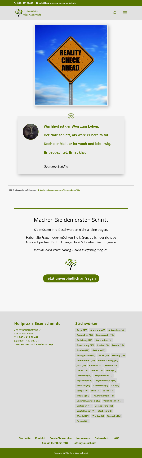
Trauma (83, 395)
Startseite (24, 438)
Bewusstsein (105, 335)
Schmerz (83, 385)
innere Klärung (108, 360)
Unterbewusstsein (88, 400)
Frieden (83, 350)
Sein (115, 385)
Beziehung (84, 340)
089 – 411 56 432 (28, 337)
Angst (82, 330)
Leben (82, 370)
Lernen (97, 370)
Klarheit (111, 365)
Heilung (118, 355)
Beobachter (85, 335)
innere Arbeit (86, 360)
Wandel (83, 415)
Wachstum (105, 410)
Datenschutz (102, 438)
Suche (108, 390)
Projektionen (103, 375)
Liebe (111, 370)
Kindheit (95, 365)
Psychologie (84, 380)
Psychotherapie (106, 380)
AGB (116, 438)
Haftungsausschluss (84, 443)
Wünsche (114, 415)
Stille (95, 390)
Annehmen (97, 330)
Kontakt (40, 438)
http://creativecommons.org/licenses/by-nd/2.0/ (59, 190)
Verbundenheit (112, 400)
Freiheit (103, 345)
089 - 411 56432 (25, 3)
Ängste (82, 420)
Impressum (83, 438)
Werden (98, 415)
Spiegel (82, 390)
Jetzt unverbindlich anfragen (71, 278)
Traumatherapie (103, 395)
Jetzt (81, 365)
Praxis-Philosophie (61, 438)
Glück (104, 355)
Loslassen (84, 375)
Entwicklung (85, 345)
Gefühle (98, 350)
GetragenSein (86, 355)
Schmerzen (100, 385)
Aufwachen (116, 330)
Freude (118, 345)
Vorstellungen (85, 410)
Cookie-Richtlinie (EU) (55, 443)
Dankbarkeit (103, 340)
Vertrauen (84, 405)
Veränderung (104, 405)
